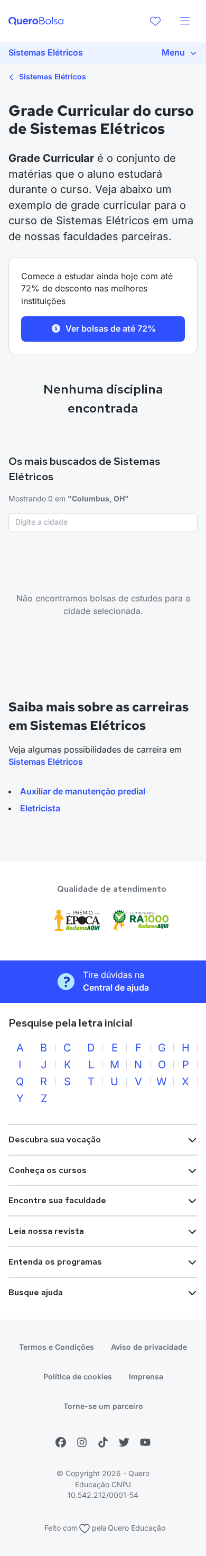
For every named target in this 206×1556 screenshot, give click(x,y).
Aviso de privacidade (149, 1346)
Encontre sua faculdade (57, 1200)
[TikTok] (103, 1442)
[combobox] (103, 522)
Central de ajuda (116, 987)
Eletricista (40, 808)
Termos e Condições (56, 1346)
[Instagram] (81, 1442)
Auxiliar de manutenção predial (82, 791)
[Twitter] (124, 1442)
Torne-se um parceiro (103, 1406)
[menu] (185, 21)
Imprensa (146, 1376)
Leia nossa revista (46, 1231)
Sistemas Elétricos (51, 76)
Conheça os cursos (47, 1170)
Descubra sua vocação (54, 1139)
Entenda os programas (55, 1261)
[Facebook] (60, 1442)
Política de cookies (77, 1376)
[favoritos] (155, 21)
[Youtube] (145, 1442)
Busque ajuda (35, 1292)
